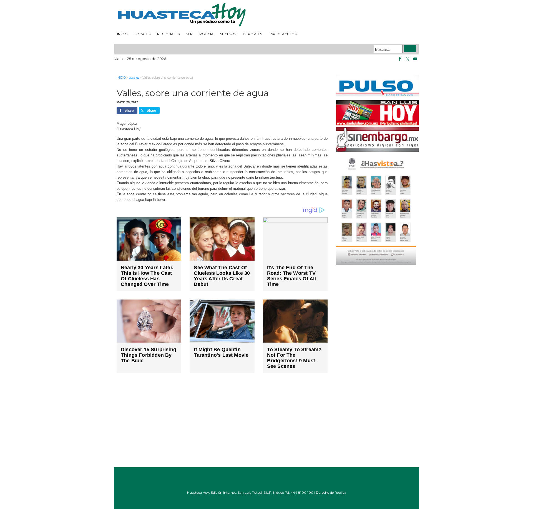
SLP (189, 34)
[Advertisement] (222, 424)
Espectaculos (282, 34)
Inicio (122, 34)
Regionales (168, 34)
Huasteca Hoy (266, 15)
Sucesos (228, 34)
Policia (206, 34)
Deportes (252, 34)
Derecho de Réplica (331, 492)
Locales (142, 34)
